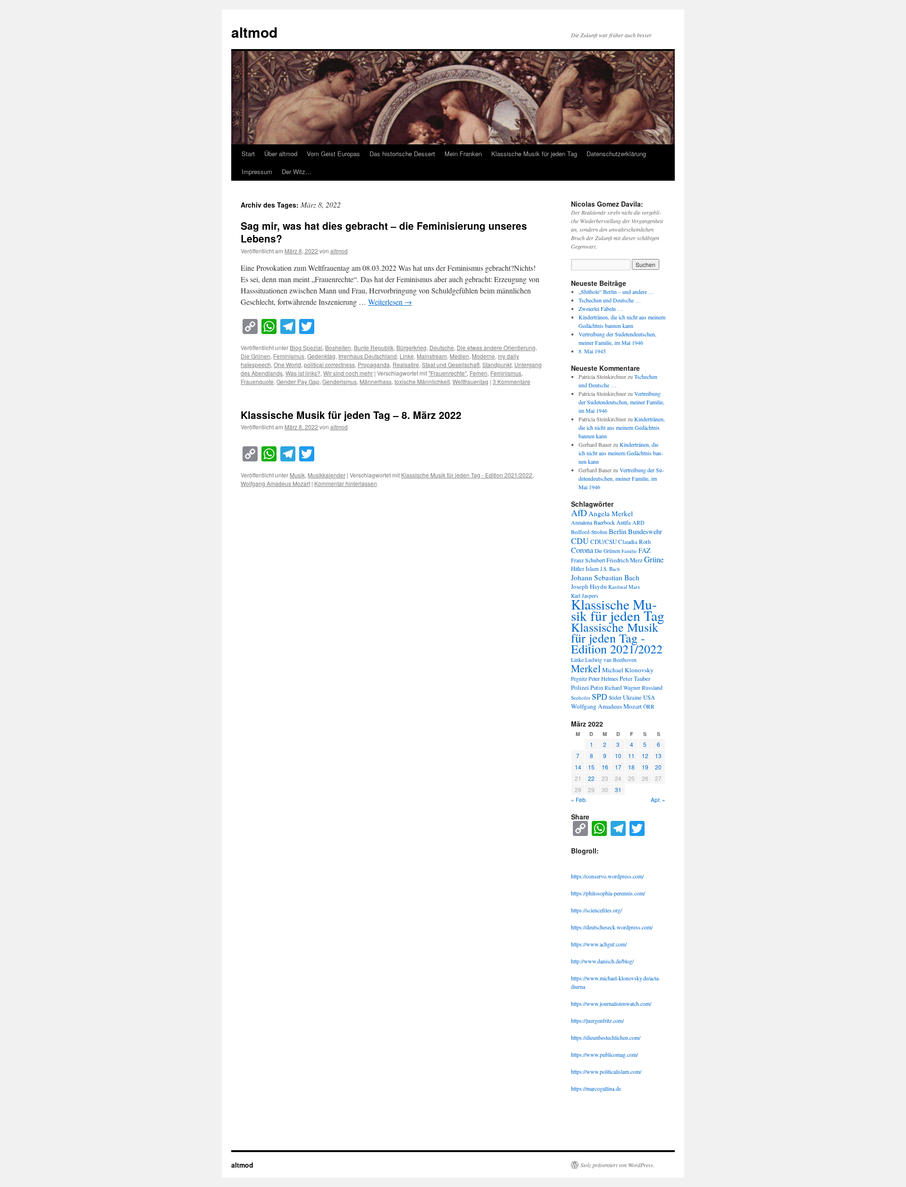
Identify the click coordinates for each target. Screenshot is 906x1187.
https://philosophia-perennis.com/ (608, 893)
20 (658, 767)
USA (649, 698)
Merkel (586, 668)
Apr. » (658, 799)
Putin (596, 687)
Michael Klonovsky (628, 670)
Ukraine (632, 698)
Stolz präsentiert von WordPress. (617, 1165)
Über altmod (280, 153)
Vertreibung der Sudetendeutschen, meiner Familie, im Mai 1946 (621, 402)
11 (631, 756)
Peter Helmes (603, 678)
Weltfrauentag (470, 381)
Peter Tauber (635, 678)
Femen (478, 373)
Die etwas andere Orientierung (496, 347)
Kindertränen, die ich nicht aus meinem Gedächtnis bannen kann (622, 427)
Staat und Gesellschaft (450, 364)
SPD (599, 696)
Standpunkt (497, 364)
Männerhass (376, 381)
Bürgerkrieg (411, 347)
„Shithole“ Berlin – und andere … (616, 291)
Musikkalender (326, 475)
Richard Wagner (622, 687)
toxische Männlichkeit (422, 381)
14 (578, 767)
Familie (629, 551)
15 (591, 767)
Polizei (580, 687)
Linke (407, 356)
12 (645, 756)
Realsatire (406, 364)
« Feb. (579, 799)
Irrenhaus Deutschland (367, 356)
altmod (254, 32)
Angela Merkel (610, 513)
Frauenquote (257, 381)
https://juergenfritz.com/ (597, 1020)
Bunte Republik (374, 347)
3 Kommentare (511, 381)
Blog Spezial (306, 347)
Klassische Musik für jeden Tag (534, 153)
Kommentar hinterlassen (345, 483)
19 (645, 767)
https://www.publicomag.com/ (604, 1054)
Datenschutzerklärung (616, 153)
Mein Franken (463, 153)
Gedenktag (321, 356)
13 (658, 756)
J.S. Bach (610, 568)
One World (287, 364)
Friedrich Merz (624, 560)
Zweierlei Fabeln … (601, 308)
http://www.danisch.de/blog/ (602, 961)
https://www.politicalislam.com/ (606, 1071)
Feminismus (288, 356)
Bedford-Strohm (589, 531)
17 (618, 767)
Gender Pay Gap (298, 381)
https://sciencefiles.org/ (596, 910)
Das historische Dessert (402, 153)
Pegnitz (579, 678)
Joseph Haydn (589, 586)
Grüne (654, 559)
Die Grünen (255, 356)
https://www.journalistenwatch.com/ (611, 1003)
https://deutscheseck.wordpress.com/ (612, 927)
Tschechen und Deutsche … (610, 300)
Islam (592, 569)
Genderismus (339, 381)
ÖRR (648, 706)
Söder (615, 697)
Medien (459, 356)
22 (591, 778)
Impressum (257, 171)
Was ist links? (302, 373)
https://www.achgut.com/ (599, 944)
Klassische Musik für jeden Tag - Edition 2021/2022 (466, 475)
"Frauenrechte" (447, 373)
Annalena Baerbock (593, 522)
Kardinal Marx (624, 586)
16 (605, 767)
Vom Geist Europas (333, 153)
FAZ (644, 550)
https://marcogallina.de (596, 1088)
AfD (579, 512)
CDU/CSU (603, 541)
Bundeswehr (645, 531)
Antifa (623, 522)
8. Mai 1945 (592, 351)
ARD (638, 522)
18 (631, 767)
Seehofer (580, 697)
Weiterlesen (390, 302)
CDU (580, 540)
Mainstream (432, 356)
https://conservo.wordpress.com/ (607, 876)
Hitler (577, 569)
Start (248, 153)
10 (618, 756)
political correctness (329, 364)
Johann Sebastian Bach (605, 577)
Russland (652, 687)
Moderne (483, 356)
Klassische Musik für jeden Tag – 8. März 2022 (351, 415)
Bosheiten (338, 347)
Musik (297, 475)
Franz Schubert (588, 560)
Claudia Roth (634, 541)
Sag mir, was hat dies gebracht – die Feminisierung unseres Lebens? (384, 231)
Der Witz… (296, 171)
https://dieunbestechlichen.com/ (605, 1037)
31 (618, 790)
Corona (582, 550)
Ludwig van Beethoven (611, 659)
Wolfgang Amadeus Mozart (275, 483)
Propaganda (374, 364)
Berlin (618, 531)
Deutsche (441, 347)
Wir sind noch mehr (348, 373)
